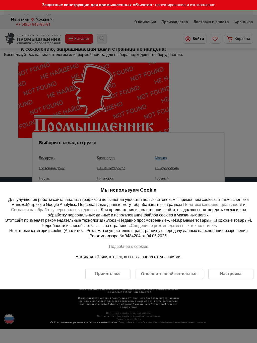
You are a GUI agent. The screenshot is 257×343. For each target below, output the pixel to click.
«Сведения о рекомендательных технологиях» (172, 225)
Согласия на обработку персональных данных (55, 210)
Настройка (230, 274)
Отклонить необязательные (169, 274)
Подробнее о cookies (128, 246)
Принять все (107, 274)
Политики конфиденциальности (212, 205)
